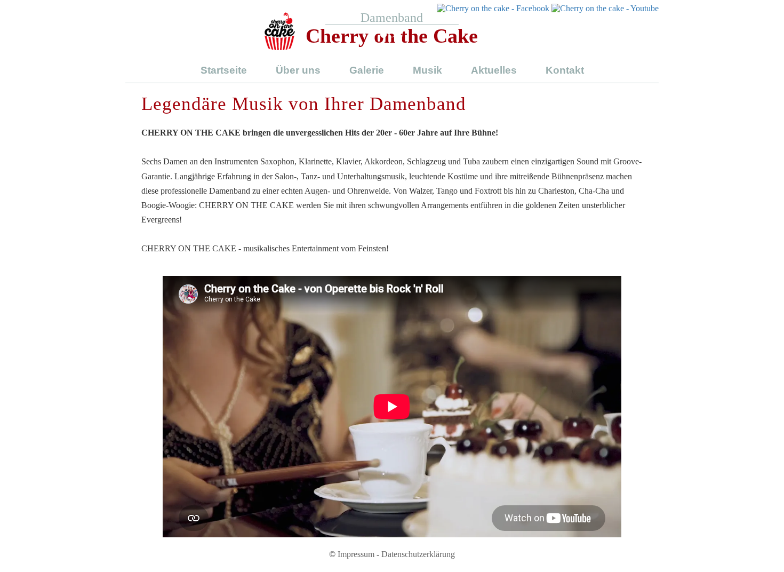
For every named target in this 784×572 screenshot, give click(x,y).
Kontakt (565, 70)
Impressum (356, 554)
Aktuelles (494, 70)
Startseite (224, 70)
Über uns (298, 70)
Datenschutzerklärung (418, 554)
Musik (427, 70)
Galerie (366, 70)
